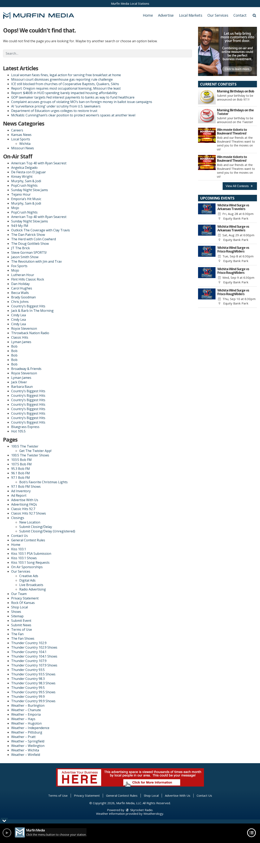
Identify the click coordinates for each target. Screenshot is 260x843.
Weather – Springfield (27, 741)
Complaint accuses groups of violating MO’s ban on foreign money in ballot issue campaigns (81, 102)
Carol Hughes (21, 288)
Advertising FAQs (24, 504)
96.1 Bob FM (20, 473)
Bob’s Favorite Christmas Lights (43, 482)
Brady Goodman (23, 297)
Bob (14, 346)
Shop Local (19, 607)
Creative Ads (28, 576)
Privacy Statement (25, 598)
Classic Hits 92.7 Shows (28, 513)
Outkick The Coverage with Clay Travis (40, 230)
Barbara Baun (22, 386)
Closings (17, 518)
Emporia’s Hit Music (26, 199)
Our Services (217, 15)
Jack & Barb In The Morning (32, 310)
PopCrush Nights (24, 185)
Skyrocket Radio (141, 810)
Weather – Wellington (27, 745)
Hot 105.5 (18, 431)
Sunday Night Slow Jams (29, 190)
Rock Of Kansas (23, 602)
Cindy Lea (18, 315)
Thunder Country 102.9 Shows (34, 647)
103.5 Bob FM (21, 459)
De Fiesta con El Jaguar (28, 172)
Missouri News (22, 148)
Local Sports (20, 139)
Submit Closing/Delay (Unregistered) (47, 531)
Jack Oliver (19, 382)
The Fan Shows (22, 638)
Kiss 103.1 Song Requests (30, 562)
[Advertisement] (227, 51)
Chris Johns (20, 301)
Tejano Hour (21, 194)
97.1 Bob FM (20, 477)
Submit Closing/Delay (35, 526)
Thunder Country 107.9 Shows (34, 665)
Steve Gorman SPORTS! (29, 252)
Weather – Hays (23, 719)
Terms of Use (21, 629)
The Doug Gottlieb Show (30, 243)
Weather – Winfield (25, 754)
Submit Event (21, 620)
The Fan (17, 634)
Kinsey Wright (21, 176)
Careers (17, 130)
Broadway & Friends (26, 368)
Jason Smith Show (24, 257)
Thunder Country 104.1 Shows (34, 656)
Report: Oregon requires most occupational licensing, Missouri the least (66, 88)
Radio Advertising (32, 589)
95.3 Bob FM (20, 468)
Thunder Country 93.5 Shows (33, 674)
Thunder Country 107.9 (29, 661)
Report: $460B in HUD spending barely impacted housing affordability (64, 93)
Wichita (24, 143)
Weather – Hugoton (26, 723)
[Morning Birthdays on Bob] (207, 96)
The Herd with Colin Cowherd (33, 239)
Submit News (21, 625)
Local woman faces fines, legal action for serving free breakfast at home (66, 75)
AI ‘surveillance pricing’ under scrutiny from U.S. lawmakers (56, 106)
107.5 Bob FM (21, 464)
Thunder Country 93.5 (28, 669)
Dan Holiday (20, 284)
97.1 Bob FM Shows (26, 486)
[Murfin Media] (41, 15)
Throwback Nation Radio (30, 333)
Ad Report (18, 495)
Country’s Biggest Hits (28, 306)
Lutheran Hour (22, 275)
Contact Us (19, 535)
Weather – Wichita (25, 750)
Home (148, 15)
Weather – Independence (30, 728)
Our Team (19, 594)
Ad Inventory (21, 491)
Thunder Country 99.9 (28, 696)
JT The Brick (20, 248)
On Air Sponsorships (27, 567)
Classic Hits (19, 337)
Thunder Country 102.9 (29, 643)
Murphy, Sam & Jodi (26, 181)
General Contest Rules (28, 540)
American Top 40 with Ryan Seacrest (38, 163)
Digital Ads (27, 580)
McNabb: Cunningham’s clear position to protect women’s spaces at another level (73, 115)
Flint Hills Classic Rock (27, 279)
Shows (16, 611)
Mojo (15, 208)
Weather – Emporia (26, 714)
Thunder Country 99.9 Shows (33, 701)
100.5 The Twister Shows (30, 455)
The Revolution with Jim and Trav (36, 261)
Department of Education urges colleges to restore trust (54, 110)
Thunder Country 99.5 (28, 687)
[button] (254, 15)
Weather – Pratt (23, 737)
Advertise (166, 15)
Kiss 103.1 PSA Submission (31, 553)
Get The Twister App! (35, 451)
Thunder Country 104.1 (29, 652)
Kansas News (21, 134)
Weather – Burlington (27, 705)
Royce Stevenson (24, 328)
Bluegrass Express (25, 427)
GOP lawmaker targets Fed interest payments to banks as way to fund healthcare (72, 97)
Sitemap (17, 616)
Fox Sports (19, 266)
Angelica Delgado (24, 167)
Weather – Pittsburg (26, 732)
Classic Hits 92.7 (23, 509)
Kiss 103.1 (18, 549)
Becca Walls (20, 292)
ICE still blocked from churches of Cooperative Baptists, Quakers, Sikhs (65, 84)
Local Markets (190, 15)
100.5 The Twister (24, 446)
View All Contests (238, 186)
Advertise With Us (24, 500)
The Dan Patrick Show (28, 234)
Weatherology (153, 814)
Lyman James (21, 342)
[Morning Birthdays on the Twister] (207, 115)
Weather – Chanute (26, 710)
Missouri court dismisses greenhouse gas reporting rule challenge (62, 79)
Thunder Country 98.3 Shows (33, 683)
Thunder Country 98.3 (28, 678)
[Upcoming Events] (207, 212)
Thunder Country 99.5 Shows (33, 692)
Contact (240, 15)
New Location (29, 522)
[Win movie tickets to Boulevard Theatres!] (207, 135)
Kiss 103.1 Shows (24, 558)
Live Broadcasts (31, 585)
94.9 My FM (19, 225)
